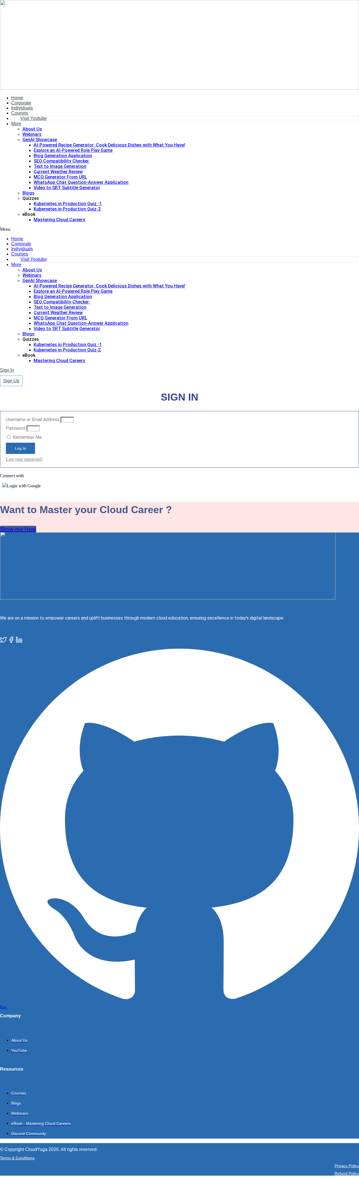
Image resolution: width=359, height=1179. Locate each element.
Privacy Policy (347, 1166)
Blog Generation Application (63, 155)
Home (17, 97)
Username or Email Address (32, 419)
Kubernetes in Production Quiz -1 (68, 203)
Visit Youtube (33, 118)
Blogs (28, 193)
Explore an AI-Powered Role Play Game (73, 150)
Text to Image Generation (60, 166)
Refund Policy (347, 1173)
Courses (19, 113)
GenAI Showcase (39, 139)
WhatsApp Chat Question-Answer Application (81, 182)
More (16, 123)
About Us (32, 129)
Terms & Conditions (17, 1158)
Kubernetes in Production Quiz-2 (67, 209)
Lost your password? (24, 459)
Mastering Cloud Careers (59, 219)
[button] (179, 229)
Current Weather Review (58, 171)
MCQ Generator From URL (60, 177)
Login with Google (24, 485)
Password (16, 428)
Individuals (22, 108)
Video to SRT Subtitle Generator (67, 187)
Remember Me (26, 437)
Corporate (21, 102)
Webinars (32, 134)
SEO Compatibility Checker (62, 161)
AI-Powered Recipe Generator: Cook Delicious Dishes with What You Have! (109, 145)
